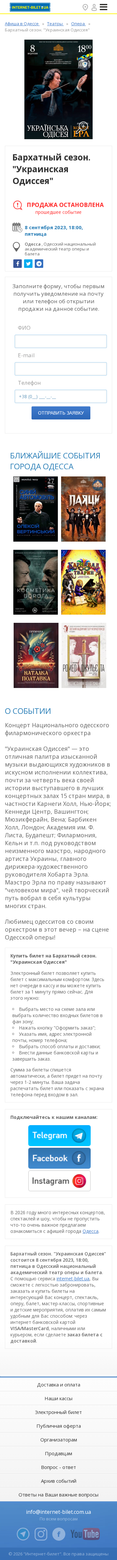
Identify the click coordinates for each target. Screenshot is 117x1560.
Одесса (90, 1231)
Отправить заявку (61, 413)
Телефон (29, 382)
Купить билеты (36, 533)
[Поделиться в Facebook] (17, 263)
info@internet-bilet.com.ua (58, 1511)
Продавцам (58, 1453)
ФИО (24, 327)
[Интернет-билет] (31, 7)
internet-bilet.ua (73, 1278)
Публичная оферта (58, 1425)
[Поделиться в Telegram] (39, 263)
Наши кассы (58, 1398)
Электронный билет (58, 1412)
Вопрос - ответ (58, 1467)
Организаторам (58, 1439)
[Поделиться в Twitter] (28, 263)
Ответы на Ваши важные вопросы (58, 1494)
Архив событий (58, 1480)
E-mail (26, 355)
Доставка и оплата (58, 1384)
